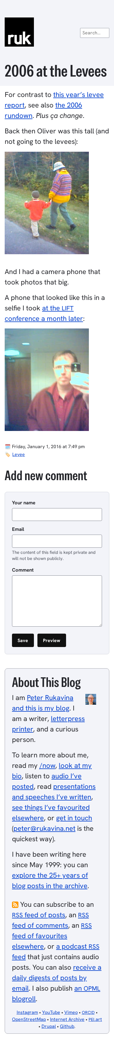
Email (18, 529)
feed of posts (38, 914)
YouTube (51, 1012)
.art (95, 1019)
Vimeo (71, 1012)
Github (67, 1026)
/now (47, 765)
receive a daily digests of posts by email (56, 978)
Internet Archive (67, 1019)
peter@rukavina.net (44, 828)
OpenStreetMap (29, 1019)
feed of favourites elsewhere (52, 936)
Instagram (27, 1012)
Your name (23, 502)
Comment (23, 570)
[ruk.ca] (57, 32)
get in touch (74, 817)
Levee (18, 454)
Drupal (49, 1026)
